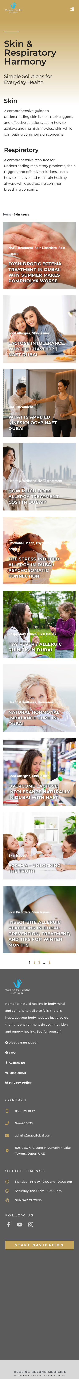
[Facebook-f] (8, 1224)
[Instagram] (30, 1224)
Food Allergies (19, 333)
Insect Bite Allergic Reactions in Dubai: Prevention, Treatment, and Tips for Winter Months (39, 934)
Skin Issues (41, 333)
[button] (72, 9)
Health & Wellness (22, 481)
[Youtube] (19, 1224)
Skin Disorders (46, 248)
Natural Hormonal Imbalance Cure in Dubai (34, 718)
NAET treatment (20, 248)
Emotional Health (21, 543)
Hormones (46, 702)
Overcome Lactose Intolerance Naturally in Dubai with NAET (39, 792)
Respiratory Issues (22, 634)
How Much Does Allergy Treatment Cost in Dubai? (33, 496)
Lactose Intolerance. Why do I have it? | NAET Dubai (36, 349)
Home (7, 214)
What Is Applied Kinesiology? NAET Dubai (32, 423)
